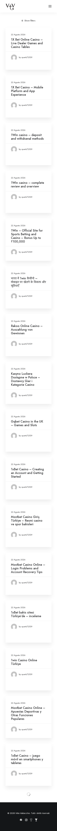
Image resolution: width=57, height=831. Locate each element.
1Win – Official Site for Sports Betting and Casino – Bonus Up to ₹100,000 (27, 236)
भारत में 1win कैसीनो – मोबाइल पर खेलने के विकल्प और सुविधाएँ (28, 282)
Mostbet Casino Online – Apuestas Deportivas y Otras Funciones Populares (28, 713)
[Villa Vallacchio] (10, 6)
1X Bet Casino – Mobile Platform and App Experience (27, 91)
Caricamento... (28, 794)
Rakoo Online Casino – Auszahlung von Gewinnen (27, 330)
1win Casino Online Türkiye (24, 662)
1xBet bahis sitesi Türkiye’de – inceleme (26, 614)
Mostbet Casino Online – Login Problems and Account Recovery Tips (28, 568)
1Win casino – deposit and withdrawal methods (27, 137)
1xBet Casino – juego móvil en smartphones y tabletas (27, 759)
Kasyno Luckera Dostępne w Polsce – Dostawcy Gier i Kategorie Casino (25, 379)
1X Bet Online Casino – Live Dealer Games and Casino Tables (27, 43)
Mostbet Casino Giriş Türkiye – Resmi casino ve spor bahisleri (26, 520)
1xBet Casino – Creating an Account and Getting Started (27, 473)
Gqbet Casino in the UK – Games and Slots (27, 423)
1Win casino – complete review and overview (27, 185)
